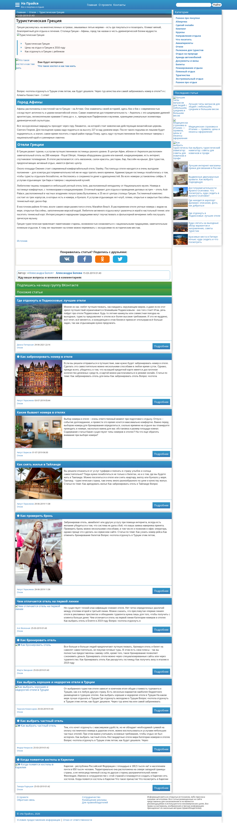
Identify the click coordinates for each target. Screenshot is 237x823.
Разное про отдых (186, 82)
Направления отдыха (188, 35)
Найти (217, 4)
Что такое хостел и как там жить (57, 66)
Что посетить (184, 39)
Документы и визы (187, 60)
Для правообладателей (95, 802)
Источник (22, 241)
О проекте (105, 5)
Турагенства (183, 75)
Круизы (180, 32)
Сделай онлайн (185, 25)
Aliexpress (181, 21)
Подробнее (161, 346)
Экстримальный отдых (189, 78)
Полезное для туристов (189, 50)
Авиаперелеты (184, 43)
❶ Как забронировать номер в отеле (45, 357)
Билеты (180, 64)
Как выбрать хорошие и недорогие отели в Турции (56, 682)
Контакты (119, 5)
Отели (20, 347)
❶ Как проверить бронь (35, 516)
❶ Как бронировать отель (36, 640)
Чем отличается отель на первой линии (48, 601)
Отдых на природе (187, 53)
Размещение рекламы (94, 800)
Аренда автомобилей (188, 57)
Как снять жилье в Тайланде (39, 464)
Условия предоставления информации (38, 819)
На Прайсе (30, 3)
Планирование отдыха (189, 67)
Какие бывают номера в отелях (41, 412)
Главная (92, 5)
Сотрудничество (91, 797)
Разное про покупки (188, 18)
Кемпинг (181, 28)
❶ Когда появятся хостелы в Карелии (45, 759)
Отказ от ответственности (77, 819)
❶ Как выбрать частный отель (40, 721)
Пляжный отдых (185, 71)
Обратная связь (26, 800)
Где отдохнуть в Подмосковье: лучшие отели (51, 300)
